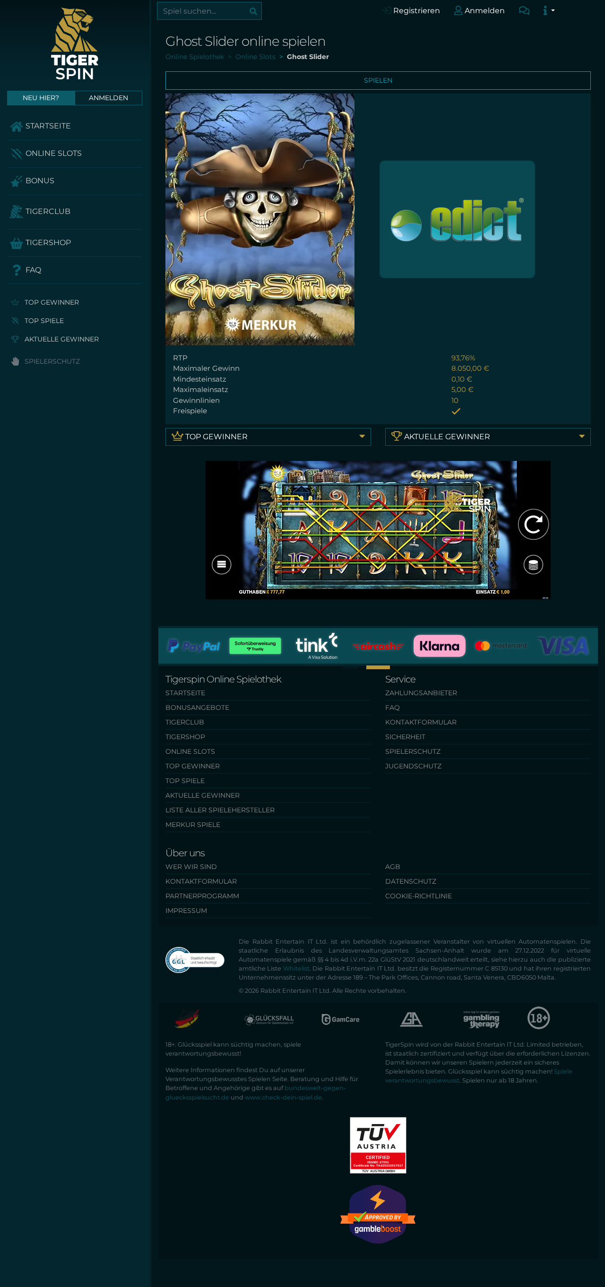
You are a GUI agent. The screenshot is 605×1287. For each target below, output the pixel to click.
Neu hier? (41, 98)
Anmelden (484, 10)
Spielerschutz (51, 361)
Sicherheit (405, 737)
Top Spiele (43, 320)
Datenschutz (410, 881)
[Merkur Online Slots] (457, 218)
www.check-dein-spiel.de (283, 1097)
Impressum (186, 910)
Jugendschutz (413, 766)
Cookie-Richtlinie (418, 896)
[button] (378, 667)
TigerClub (47, 211)
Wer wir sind (191, 866)
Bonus (39, 180)
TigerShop (47, 242)
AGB (392, 866)
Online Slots (53, 153)
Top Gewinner (51, 302)
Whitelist (296, 968)
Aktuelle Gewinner (61, 339)
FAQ (32, 269)
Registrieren (415, 10)
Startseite (47, 125)
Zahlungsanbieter (421, 693)
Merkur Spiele (192, 824)
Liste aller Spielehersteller (220, 810)
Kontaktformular (421, 722)
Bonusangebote (197, 707)
